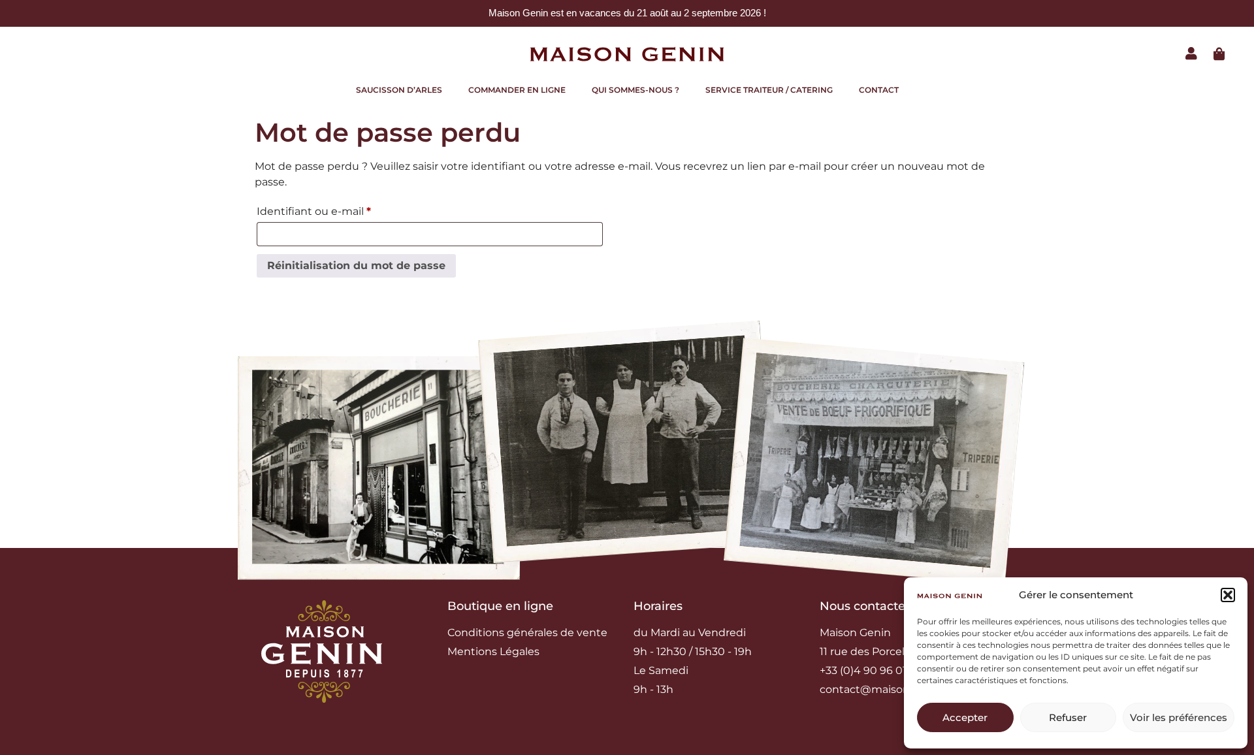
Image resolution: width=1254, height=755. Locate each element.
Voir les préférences (1178, 717)
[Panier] (1219, 54)
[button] (1227, 595)
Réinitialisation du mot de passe (356, 265)
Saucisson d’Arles (399, 90)
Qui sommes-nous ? (635, 90)
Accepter (965, 717)
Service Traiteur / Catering (769, 90)
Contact (879, 90)
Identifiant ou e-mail (342, 209)
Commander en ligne (517, 90)
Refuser (1068, 717)
